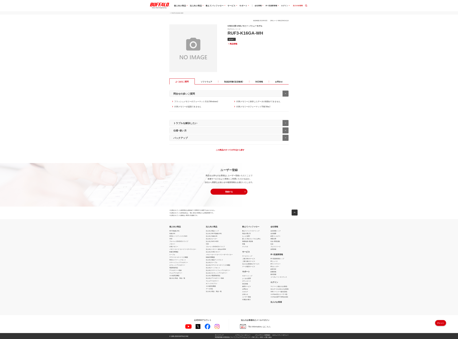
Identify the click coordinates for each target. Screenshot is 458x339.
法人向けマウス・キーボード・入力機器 (218, 265)
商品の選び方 (246, 233)
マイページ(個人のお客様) (279, 286)
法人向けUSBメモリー (213, 252)
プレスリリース (276, 246)
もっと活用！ (246, 236)
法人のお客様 (276, 301)
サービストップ (247, 256)
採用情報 (273, 249)
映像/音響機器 (173, 252)
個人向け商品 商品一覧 (177, 278)
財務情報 (273, 272)
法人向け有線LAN (211, 236)
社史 (272, 244)
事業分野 (273, 239)
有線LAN (172, 233)
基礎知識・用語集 (247, 241)
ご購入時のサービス (248, 258)
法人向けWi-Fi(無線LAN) (214, 233)
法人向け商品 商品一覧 (214, 291)
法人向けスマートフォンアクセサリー (218, 270)
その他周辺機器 (174, 275)
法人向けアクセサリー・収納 (215, 278)
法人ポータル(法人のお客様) (280, 289)
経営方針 (273, 269)
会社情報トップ (276, 231)
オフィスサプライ (211, 283)
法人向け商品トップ (212, 231)
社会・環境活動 (275, 241)
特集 (243, 244)
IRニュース (274, 261)
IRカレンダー (275, 266)
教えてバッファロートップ (250, 231)
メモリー (172, 244)
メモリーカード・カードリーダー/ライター (182, 249)
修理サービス (246, 286)
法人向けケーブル (211, 262)
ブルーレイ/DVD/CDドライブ (178, 241)
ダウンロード (246, 281)
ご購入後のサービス (248, 261)
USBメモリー (173, 246)
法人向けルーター (211, 239)
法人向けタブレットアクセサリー (216, 273)
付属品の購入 (246, 299)
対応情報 (245, 284)
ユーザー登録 (246, 297)
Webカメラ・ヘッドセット (177, 260)
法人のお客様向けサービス (250, 264)
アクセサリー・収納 (175, 270)
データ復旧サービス (248, 266)
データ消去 (209, 289)
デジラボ (245, 246)
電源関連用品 (173, 268)
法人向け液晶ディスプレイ (214, 260)
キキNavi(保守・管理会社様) (279, 297)
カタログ (245, 291)
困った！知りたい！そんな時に (251, 239)
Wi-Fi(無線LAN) (174, 231)
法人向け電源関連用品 (213, 275)
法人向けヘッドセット (213, 268)
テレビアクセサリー (175, 273)
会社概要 (273, 233)
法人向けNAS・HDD (212, 241)
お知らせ (245, 294)
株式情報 (273, 274)
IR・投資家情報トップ (277, 258)
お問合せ (245, 289)
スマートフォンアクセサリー (178, 262)
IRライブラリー (276, 264)
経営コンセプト (276, 236)
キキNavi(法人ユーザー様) (279, 294)
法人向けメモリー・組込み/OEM (216, 249)
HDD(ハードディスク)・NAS (178, 236)
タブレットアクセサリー (177, 265)
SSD (170, 239)
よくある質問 (246, 278)
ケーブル (172, 254)
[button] (229, 192)
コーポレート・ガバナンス (279, 277)
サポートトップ (247, 276)
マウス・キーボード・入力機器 (178, 257)
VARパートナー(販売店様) (279, 291)
